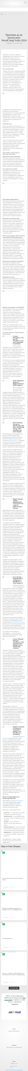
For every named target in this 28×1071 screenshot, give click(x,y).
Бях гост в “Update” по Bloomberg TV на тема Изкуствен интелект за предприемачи (14, 968)
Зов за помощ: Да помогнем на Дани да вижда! (14, 870)
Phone (14, 1061)
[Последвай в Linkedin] (16, 4)
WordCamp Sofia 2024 (17, 622)
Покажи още (14, 988)
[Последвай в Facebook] (12, 4)
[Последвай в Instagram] (14, 4)
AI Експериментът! (14, 936)
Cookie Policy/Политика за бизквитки (14, 1070)
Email (14, 1029)
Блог (21, 43)
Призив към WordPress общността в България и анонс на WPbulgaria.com (14, 906)
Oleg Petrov (9, 43)
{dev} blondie (13, 440)
